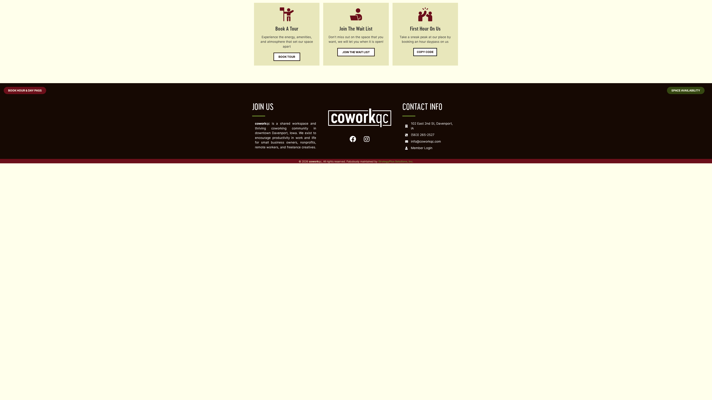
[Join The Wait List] (356, 14)
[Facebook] (352, 138)
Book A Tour (286, 28)
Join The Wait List (356, 28)
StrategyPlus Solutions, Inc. (395, 161)
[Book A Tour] (287, 14)
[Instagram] (366, 138)
